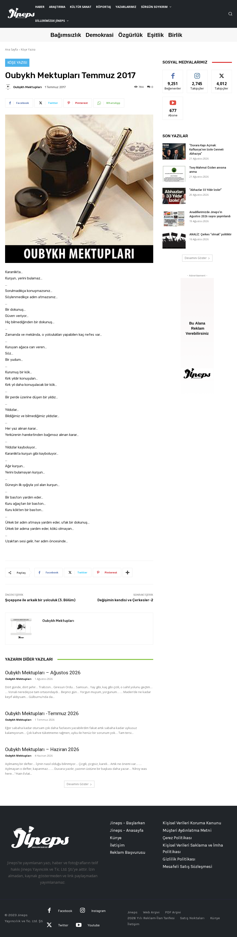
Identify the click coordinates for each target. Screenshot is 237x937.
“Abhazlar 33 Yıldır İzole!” (205, 190)
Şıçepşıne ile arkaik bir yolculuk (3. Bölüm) (40, 600)
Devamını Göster (78, 784)
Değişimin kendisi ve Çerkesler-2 (125, 600)
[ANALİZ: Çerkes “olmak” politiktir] (174, 240)
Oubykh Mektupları (27, 87)
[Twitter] (49, 925)
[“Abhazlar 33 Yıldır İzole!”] (174, 196)
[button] (230, 14)
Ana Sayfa (11, 49)
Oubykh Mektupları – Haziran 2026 (42, 749)
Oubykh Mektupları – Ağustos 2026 (43, 672)
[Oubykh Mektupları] (8, 87)
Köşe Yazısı (28, 49)
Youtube (93, 925)
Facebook (65, 911)
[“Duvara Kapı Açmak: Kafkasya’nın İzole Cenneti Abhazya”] (174, 151)
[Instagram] (82, 911)
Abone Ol (173, 100)
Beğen (173, 73)
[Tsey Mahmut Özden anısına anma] (174, 174)
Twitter (63, 925)
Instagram (98, 911)
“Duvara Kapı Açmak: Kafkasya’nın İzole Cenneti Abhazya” (206, 149)
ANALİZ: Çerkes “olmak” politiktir (210, 234)
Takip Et (197, 73)
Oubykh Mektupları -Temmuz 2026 (42, 713)
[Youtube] (78, 925)
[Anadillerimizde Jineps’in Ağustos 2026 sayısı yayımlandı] (174, 218)
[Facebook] (49, 911)
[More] (127, 572)
